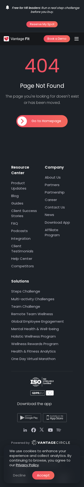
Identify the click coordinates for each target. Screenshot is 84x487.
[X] (42, 430)
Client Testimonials (22, 249)
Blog (15, 195)
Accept (43, 475)
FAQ (14, 223)
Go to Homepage (46, 121)
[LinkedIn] (25, 430)
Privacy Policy (27, 464)
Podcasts (19, 231)
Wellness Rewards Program (34, 343)
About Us (53, 177)
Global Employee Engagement (37, 321)
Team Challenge (25, 306)
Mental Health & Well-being (35, 328)
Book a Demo (56, 39)
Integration (21, 238)
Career (51, 199)
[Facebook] (33, 430)
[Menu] (76, 38)
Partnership (55, 192)
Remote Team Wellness (32, 313)
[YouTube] (50, 430)
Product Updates (18, 185)
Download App (57, 222)
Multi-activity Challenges (32, 298)
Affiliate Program (52, 232)
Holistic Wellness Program (33, 336)
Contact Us (55, 207)
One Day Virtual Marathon (33, 358)
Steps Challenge (25, 291)
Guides (17, 203)
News (49, 214)
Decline (19, 475)
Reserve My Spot (42, 24)
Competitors (22, 266)
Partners (52, 184)
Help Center (21, 258)
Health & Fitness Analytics (33, 351)
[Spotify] (58, 430)
